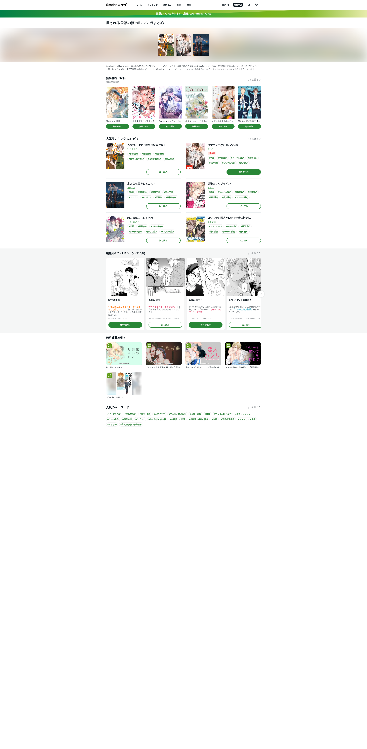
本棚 (189, 5)
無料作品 (167, 5)
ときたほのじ (133, 221)
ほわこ (211, 149)
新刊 (179, 5)
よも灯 (211, 187)
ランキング (153, 5)
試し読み (163, 172)
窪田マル (131, 187)
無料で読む (117, 126)
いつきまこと (133, 149)
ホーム (139, 5)
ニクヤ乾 (212, 221)
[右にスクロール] (260, 294)
